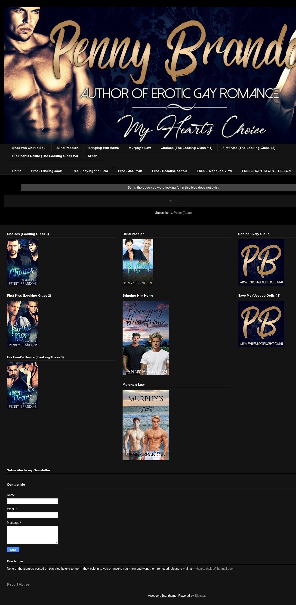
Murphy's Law (140, 148)
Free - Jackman (130, 171)
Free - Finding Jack (46, 171)
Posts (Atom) (183, 212)
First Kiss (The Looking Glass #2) (248, 148)
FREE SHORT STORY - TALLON (266, 171)
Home (16, 171)
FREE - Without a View (214, 171)
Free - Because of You (169, 171)
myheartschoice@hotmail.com (213, 568)
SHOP (92, 156)
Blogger (200, 595)
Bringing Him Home (103, 148)
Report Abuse (18, 584)
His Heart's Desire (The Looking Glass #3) (45, 156)
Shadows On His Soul (29, 148)
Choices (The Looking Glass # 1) (187, 148)
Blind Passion (67, 148)
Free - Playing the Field (90, 171)
